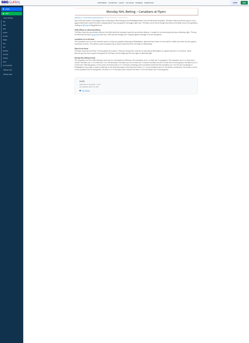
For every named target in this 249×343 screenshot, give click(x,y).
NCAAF (5, 33)
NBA (4, 25)
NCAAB (5, 36)
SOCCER (5, 54)
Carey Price (95, 35)
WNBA (5, 40)
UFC (4, 47)
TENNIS (5, 58)
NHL (4, 43)
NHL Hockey (86, 91)
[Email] (80, 91)
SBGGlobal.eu (78, 17)
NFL (4, 22)
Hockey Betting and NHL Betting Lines (93, 17)
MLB (4, 29)
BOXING (5, 51)
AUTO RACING (7, 65)
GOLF (4, 62)
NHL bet (86, 25)
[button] (235, 3)
